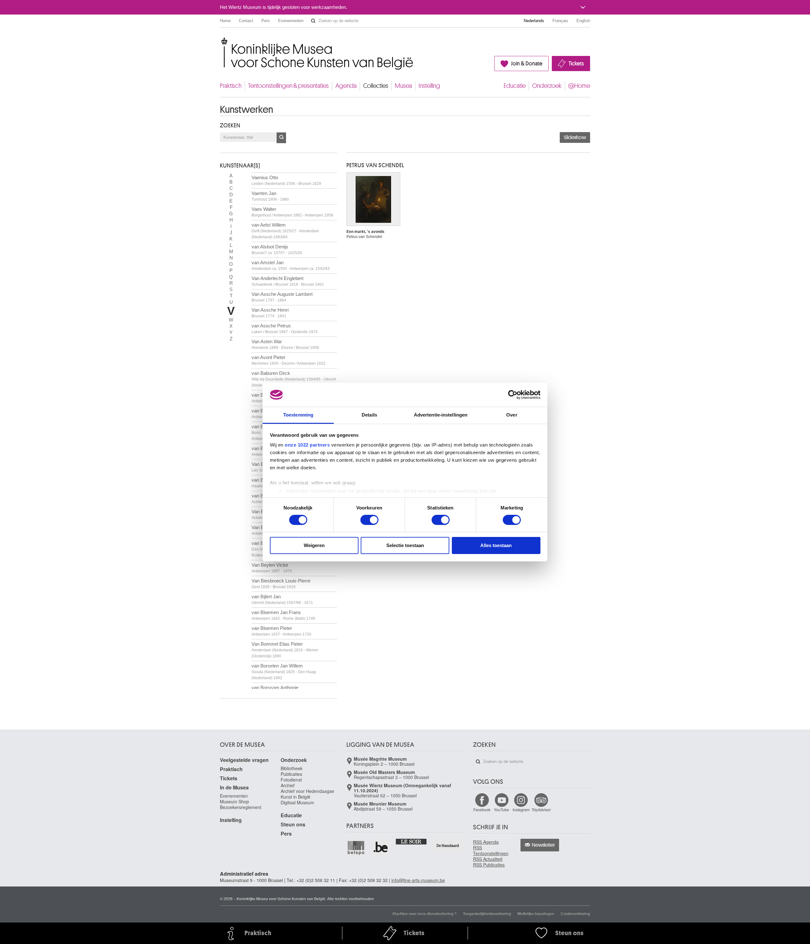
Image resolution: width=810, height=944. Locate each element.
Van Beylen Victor (272, 567)
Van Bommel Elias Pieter (285, 649)
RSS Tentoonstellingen (490, 850)
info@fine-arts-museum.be (418, 880)
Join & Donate (526, 63)
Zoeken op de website (313, 20)
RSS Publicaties (489, 865)
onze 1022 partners (307, 445)
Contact (246, 20)
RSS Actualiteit (487, 859)
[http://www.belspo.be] (356, 847)
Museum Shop (234, 801)
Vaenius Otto (286, 180)
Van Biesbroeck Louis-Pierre (281, 583)
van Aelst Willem (285, 230)
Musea (403, 85)
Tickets (576, 63)
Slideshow (575, 137)
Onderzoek (547, 85)
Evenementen (290, 20)
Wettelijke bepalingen (535, 913)
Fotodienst (291, 780)
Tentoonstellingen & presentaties (288, 85)
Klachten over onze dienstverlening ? (425, 913)
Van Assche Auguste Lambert (282, 296)
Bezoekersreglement (240, 807)
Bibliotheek (291, 768)
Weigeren (314, 545)
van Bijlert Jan (282, 599)
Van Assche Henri (270, 312)
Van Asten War (285, 344)
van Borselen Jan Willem (284, 671)
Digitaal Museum (297, 802)
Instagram (521, 809)
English (583, 20)
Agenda (346, 85)
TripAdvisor (541, 809)
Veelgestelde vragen (244, 760)
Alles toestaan (496, 545)
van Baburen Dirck (294, 378)
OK (281, 137)
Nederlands (534, 20)
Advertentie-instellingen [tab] (440, 414)
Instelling (429, 85)
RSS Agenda (486, 842)
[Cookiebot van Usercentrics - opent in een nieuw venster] (512, 394)
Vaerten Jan (270, 196)
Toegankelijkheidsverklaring (487, 913)
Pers (265, 20)
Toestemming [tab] (298, 414)
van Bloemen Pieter (281, 630)
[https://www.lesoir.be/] (411, 841)
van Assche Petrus (285, 328)
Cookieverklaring (575, 913)
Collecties (375, 85)
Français (560, 20)
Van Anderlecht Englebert (288, 281)
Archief (288, 785)
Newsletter (543, 845)
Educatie (515, 85)
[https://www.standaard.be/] (448, 845)
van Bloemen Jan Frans (283, 615)
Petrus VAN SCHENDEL (375, 165)
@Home (579, 85)
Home (225, 20)
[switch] (369, 520)
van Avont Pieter (289, 360)
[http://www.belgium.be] (381, 847)
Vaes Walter (292, 211)
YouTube (501, 809)
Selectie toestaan (405, 545)
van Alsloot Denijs (277, 249)
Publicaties (291, 774)
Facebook (481, 809)
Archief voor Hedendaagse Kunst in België (307, 794)
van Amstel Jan (291, 265)
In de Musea (234, 787)
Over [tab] (511, 414)
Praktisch (230, 85)
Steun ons (293, 824)
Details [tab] (369, 414)
